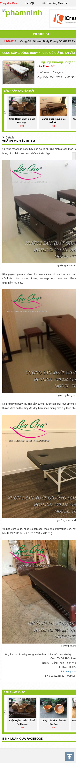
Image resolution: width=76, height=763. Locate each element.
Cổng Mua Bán (8, 3)
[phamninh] (22, 12)
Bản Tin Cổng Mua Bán (55, 3)
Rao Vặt (29, 3)
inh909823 (41, 34)
